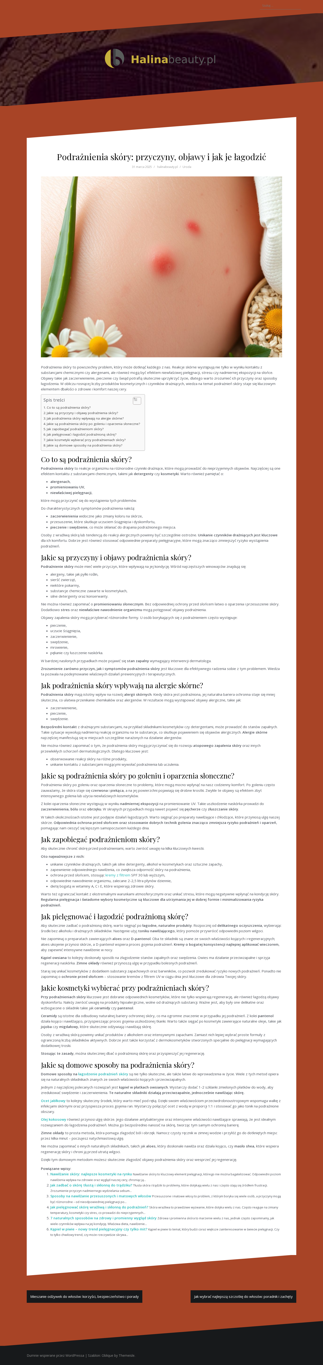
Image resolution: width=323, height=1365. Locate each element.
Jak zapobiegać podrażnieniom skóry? (75, 429)
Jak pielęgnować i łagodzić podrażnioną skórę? (81, 434)
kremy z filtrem (117, 875)
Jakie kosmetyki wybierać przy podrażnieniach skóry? (86, 440)
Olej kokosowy (53, 1119)
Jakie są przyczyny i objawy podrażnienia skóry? (82, 413)
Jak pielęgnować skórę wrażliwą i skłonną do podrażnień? (99, 1207)
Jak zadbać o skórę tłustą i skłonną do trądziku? (91, 1185)
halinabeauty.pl (167, 167)
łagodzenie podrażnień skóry (103, 1074)
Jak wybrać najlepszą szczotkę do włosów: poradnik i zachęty (243, 1296)
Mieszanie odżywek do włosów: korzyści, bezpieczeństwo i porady (84, 1296)
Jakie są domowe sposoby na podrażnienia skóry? (84, 445)
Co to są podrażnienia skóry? (69, 407)
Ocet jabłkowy (53, 1100)
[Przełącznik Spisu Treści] (134, 401)
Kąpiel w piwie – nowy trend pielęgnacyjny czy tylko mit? (98, 1229)
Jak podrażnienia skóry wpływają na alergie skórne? (85, 418)
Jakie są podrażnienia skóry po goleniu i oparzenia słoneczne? (93, 424)
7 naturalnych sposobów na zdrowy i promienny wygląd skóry (103, 1218)
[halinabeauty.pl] (161, 59)
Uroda (187, 167)
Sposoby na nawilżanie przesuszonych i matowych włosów (100, 1196)
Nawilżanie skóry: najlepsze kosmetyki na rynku (91, 1174)
